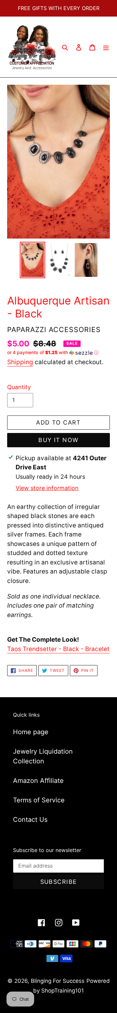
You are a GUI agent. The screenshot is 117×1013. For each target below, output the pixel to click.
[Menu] (106, 47)
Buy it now (58, 440)
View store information (47, 488)
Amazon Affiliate (38, 780)
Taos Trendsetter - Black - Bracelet (58, 649)
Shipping (20, 362)
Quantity (19, 387)
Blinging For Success (57, 981)
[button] (52, 353)
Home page (30, 732)
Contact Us (30, 819)
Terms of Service (39, 800)
